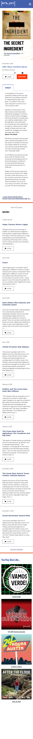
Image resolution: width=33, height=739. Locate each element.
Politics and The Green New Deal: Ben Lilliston (14, 390)
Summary (8, 88)
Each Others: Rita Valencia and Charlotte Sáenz (16, 304)
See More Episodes (16, 549)
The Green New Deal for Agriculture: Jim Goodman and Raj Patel (16, 433)
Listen (9, 77)
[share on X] (22, 73)
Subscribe (22, 77)
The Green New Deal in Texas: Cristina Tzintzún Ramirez (15, 474)
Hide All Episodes (16, 207)
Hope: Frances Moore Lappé (15, 224)
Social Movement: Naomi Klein (16, 516)
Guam (5, 263)
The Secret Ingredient (12, 53)
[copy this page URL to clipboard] (15, 73)
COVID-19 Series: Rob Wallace (15, 347)
